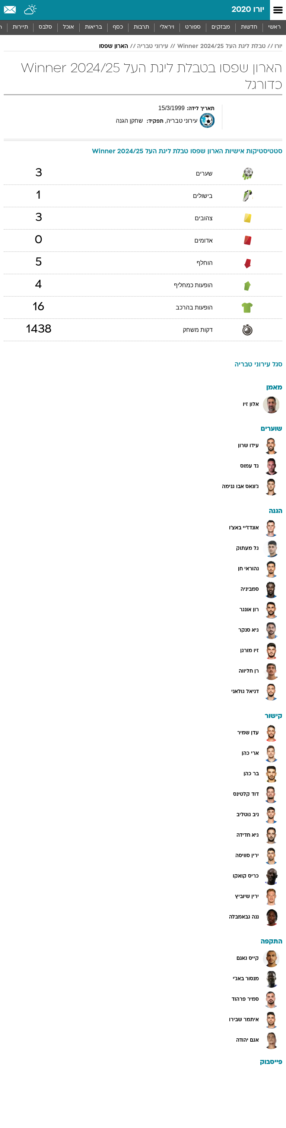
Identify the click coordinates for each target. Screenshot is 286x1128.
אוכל (68, 27)
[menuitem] (249, 27)
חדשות (249, 27)
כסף (118, 27)
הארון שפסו (113, 46)
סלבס (45, 27)
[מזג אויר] (30, 10)
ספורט (193, 27)
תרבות (141, 27)
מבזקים (221, 27)
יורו (278, 46)
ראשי (274, 27)
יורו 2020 (248, 10)
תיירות (20, 27)
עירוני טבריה (152, 46)
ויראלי (167, 27)
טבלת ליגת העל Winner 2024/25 (221, 46)
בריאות (93, 27)
